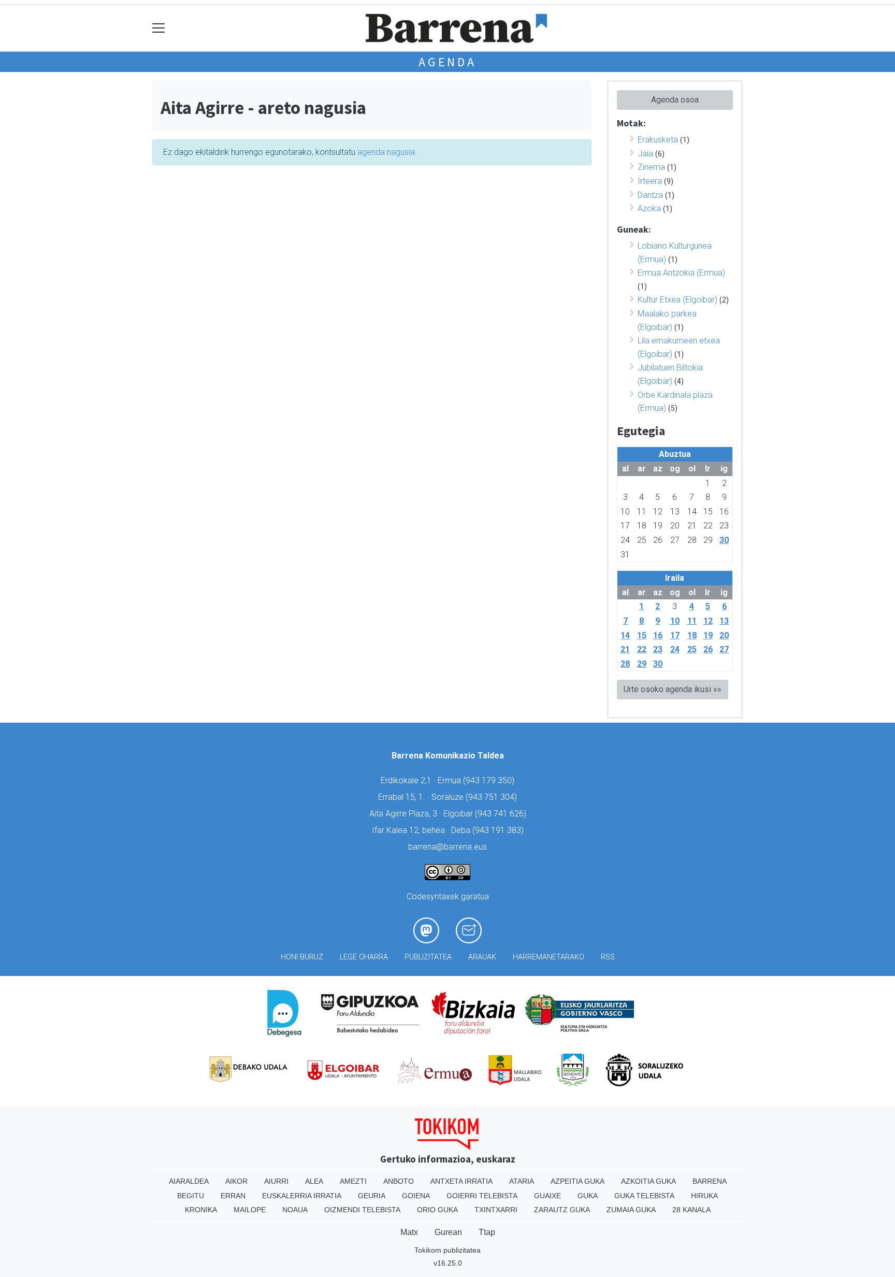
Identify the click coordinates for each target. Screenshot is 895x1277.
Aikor (236, 1181)
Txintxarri (495, 1210)
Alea (314, 1181)
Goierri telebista (481, 1196)
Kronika (201, 1210)
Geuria (371, 1196)
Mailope (250, 1210)
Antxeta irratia (461, 1181)
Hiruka (704, 1196)
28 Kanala (691, 1210)
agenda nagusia (386, 152)
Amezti (353, 1181)
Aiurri (276, 1181)
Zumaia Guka (631, 1210)
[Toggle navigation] (159, 28)
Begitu (190, 1196)
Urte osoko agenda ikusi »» (672, 689)
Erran (233, 1196)
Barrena (709, 1181)
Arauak (482, 957)
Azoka (649, 208)
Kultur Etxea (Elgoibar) (677, 300)
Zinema (651, 167)
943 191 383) (499, 830)
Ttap (487, 1232)
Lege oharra (364, 957)
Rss (608, 957)
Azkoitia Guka (648, 1181)
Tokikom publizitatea (447, 1250)
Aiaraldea (189, 1181)
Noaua (295, 1210)
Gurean (448, 1232)
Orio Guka (437, 1210)
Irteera (650, 181)
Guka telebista (644, 1196)
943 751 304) (492, 797)
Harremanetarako (548, 957)
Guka (588, 1196)
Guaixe (547, 1196)
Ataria (521, 1181)
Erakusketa (658, 140)
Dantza (650, 195)
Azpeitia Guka (577, 1181)
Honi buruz (302, 957)
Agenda (447, 62)
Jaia (645, 154)
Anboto (398, 1181)
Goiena (416, 1196)
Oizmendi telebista (362, 1210)
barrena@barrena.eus (447, 847)
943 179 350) (490, 780)
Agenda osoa (675, 100)
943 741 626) (502, 814)
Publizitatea (428, 957)
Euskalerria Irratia (301, 1196)
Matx (409, 1232)
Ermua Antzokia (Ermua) (681, 273)
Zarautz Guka (562, 1210)
